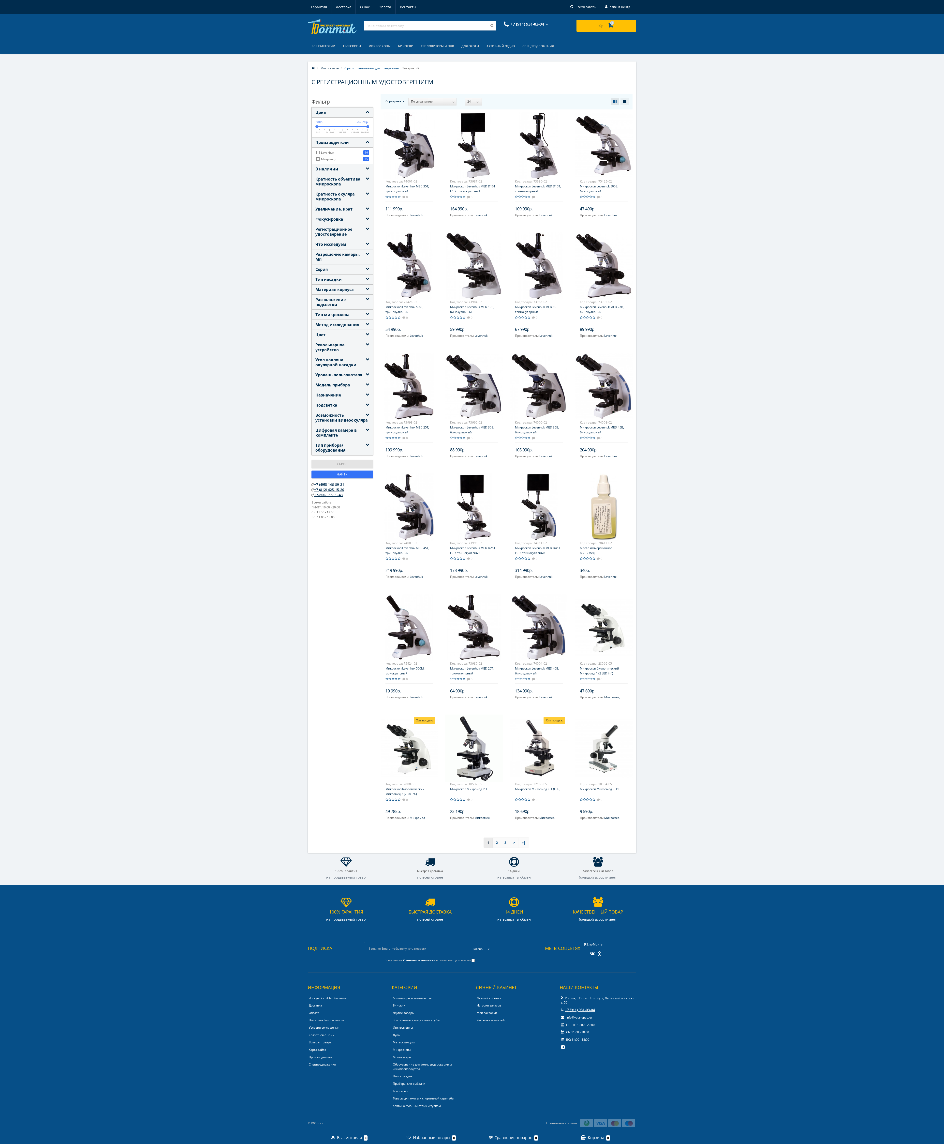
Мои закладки (487, 1013)
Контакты (408, 7)
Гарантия (319, 7)
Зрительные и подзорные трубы (416, 1020)
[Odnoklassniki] (598, 952)
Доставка (343, 7)
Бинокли (405, 46)
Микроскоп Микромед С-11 (599, 789)
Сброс (342, 464)
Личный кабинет (489, 998)
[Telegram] (563, 1047)
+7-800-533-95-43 (328, 494)
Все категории (323, 46)
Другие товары (403, 1013)
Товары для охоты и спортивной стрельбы (423, 1098)
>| (524, 842)
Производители (320, 1057)
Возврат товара (320, 1042)
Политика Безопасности (326, 1020)
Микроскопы (380, 46)
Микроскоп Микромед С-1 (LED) (537, 789)
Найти (342, 474)
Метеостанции (404, 1042)
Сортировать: (395, 101)
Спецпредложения (538, 46)
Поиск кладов (403, 1076)
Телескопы (352, 46)
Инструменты (403, 1027)
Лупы (396, 1035)
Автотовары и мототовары (412, 998)
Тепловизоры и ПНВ (437, 46)
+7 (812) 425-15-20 (329, 489)
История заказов (489, 1005)
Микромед (612, 697)
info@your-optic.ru (579, 1017)
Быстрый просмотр (409, 142)
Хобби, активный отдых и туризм (417, 1106)
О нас (365, 7)
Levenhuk (416, 215)
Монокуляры (402, 1057)
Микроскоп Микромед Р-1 (468, 789)
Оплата (385, 7)
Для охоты (470, 46)
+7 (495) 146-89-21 (329, 484)
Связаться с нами (322, 1035)
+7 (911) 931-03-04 (580, 1009)
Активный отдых (501, 46)
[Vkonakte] (591, 952)
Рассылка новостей (491, 1020)
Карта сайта (317, 1050)
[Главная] (313, 68)
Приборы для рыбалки (409, 1084)
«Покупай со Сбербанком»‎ (328, 998)
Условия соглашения (324, 1027)
